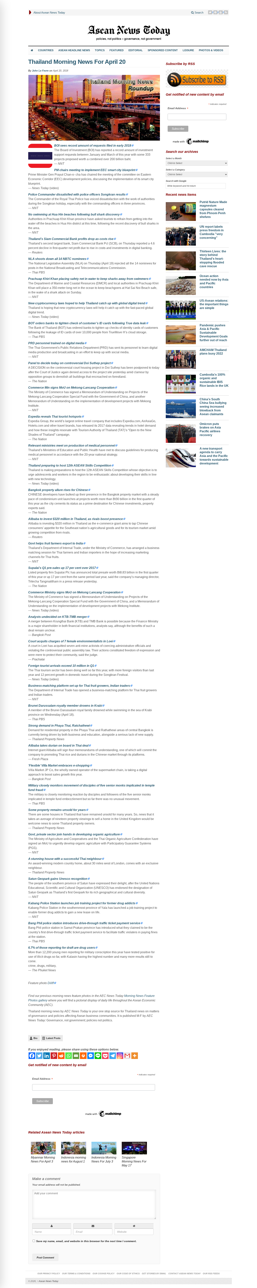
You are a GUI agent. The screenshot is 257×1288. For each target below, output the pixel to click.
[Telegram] (112, 1055)
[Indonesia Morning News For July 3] (103, 1148)
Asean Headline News (74, 50)
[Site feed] (226, 12)
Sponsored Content (163, 50)
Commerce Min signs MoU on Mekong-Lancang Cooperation (71, 387)
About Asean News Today (49, 12)
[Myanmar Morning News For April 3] (43, 1148)
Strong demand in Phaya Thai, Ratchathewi (59, 725)
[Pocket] (105, 1055)
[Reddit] (61, 1055)
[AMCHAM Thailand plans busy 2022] (181, 358)
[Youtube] (221, 12)
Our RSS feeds (211, 1273)
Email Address (42, 1079)
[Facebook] (32, 1055)
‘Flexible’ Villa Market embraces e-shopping (59, 765)
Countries (45, 50)
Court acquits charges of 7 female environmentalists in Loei (70, 641)
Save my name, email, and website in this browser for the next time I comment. (86, 1241)
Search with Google (176, 181)
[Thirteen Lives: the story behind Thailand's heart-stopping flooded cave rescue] (181, 260)
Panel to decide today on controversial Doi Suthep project (69, 363)
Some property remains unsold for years (57, 809)
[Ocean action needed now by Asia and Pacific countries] (181, 284)
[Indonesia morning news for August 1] (73, 1148)
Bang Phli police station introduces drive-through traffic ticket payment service (84, 923)
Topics (100, 50)
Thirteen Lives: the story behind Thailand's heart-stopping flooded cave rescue (213, 259)
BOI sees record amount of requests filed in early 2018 (92, 145)
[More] (134, 1055)
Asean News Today (47, 1281)
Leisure (188, 50)
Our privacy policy (48, 1273)
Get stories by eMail (154, 1273)
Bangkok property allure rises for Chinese (58, 490)
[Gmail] (127, 1055)
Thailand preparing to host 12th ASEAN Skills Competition (69, 465)
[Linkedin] (46, 1055)
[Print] (83, 1055)
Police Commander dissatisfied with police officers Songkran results (76, 194)
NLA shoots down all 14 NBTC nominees (57, 258)
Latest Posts (53, 1038)
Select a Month (174, 158)
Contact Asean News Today (184, 1273)
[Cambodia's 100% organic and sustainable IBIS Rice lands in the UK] (181, 383)
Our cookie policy (103, 1273)
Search (198, 12)
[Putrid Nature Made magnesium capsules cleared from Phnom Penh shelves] (181, 210)
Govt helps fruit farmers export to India (55, 543)
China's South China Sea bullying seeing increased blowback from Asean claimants (213, 407)
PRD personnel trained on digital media (56, 343)
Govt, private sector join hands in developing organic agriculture (74, 834)
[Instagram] (120, 1055)
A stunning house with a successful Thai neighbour (65, 858)
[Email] (76, 1055)
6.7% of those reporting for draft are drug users (61, 947)
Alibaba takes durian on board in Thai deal (58, 745)
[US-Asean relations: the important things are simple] (181, 309)
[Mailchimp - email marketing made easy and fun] (103, 1113)
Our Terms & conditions (76, 1273)
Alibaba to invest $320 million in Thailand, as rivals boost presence (75, 519)
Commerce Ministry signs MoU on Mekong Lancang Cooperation (74, 592)
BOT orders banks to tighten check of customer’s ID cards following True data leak (87, 323)
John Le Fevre (40, 70)
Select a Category (175, 170)
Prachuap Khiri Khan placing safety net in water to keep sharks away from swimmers (88, 278)
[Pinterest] (215, 12)
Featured (116, 50)
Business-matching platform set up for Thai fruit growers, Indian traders (79, 685)
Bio (35, 1038)
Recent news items (181, 194)
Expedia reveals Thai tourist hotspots (54, 416)
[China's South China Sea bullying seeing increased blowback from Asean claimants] (181, 407)
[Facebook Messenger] (90, 1055)
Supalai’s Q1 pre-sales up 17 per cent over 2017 (62, 567)
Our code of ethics (128, 1273)
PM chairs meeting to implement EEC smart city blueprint (94, 170)
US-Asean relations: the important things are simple (214, 304)
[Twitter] (210, 12)
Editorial (135, 50)
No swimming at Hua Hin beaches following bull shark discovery (74, 214)
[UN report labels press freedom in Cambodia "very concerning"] (181, 235)
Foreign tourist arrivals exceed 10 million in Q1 (61, 665)
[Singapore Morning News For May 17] (134, 1148)
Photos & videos (211, 50)
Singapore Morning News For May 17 (134, 1161)
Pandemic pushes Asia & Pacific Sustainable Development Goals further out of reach (214, 333)
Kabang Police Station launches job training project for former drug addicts (81, 903)
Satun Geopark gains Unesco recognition (57, 878)
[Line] (98, 1055)
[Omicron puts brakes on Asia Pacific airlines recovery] (181, 432)
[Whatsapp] (68, 1055)
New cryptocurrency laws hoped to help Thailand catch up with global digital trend (86, 303)
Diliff (51, 983)
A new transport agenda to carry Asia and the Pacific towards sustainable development (214, 456)
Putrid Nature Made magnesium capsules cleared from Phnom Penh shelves (213, 209)
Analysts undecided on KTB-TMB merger (57, 616)
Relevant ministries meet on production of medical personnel (71, 445)
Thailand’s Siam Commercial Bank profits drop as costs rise (70, 239)
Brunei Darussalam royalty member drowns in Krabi (65, 705)
